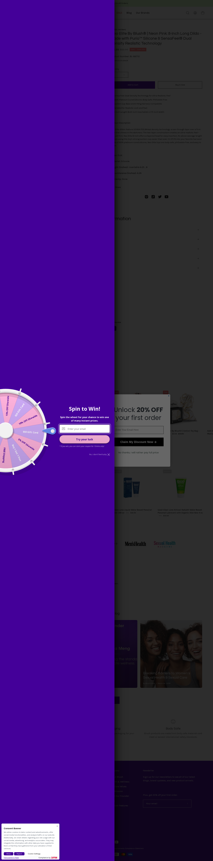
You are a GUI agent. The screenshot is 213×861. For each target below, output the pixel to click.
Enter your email (77, 429)
